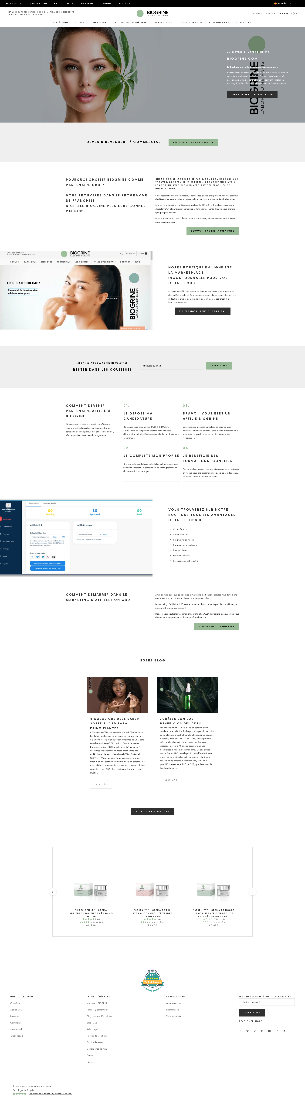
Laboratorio (38, 3)
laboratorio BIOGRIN (97, 1003)
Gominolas (244, 22)
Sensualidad (163, 22)
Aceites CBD (16, 1009)
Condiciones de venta (97, 1048)
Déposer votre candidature (193, 142)
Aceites (80, 22)
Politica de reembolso (97, 1035)
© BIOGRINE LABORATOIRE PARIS (32, 1086)
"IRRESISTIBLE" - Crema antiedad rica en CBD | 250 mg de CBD (91, 913)
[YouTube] (269, 1031)
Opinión (106, 3)
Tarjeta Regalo (190, 22)
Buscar (270, 13)
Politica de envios (95, 1042)
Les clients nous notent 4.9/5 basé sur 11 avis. (50, 1093)
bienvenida (13, 3)
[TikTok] (277, 1031)
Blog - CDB (92, 1022)
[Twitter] (247, 1031)
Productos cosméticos (130, 22)
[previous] (52, 891)
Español (283, 3)
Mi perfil (87, 3)
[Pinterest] (262, 1031)
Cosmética (15, 1003)
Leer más (101, 784)
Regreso (91, 1061)
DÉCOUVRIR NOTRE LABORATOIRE (212, 230)
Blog (70, 3)
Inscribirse (219, 365)
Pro (56, 3)
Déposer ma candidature (216, 626)
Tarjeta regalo (16, 1035)
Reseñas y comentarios (97, 1009)
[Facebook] (240, 1031)
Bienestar (99, 22)
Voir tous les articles (152, 811)
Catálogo (60, 22)
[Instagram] (255, 1031)
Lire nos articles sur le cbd (252, 94)
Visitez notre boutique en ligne (202, 311)
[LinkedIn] (284, 1031)
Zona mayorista (173, 1016)
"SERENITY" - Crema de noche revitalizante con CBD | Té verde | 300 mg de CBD (213, 913)
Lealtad (124, 3)
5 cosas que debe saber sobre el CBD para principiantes (114, 723)
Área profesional (174, 1003)
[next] (252, 891)
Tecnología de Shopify (23, 1090)
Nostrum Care (219, 22)
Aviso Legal (92, 1029)
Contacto (91, 1055)
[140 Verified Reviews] (152, 993)
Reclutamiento (172, 1009)
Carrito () (288, 13)
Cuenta (257, 13)
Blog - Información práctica (99, 1016)
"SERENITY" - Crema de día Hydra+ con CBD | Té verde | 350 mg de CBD (152, 913)
